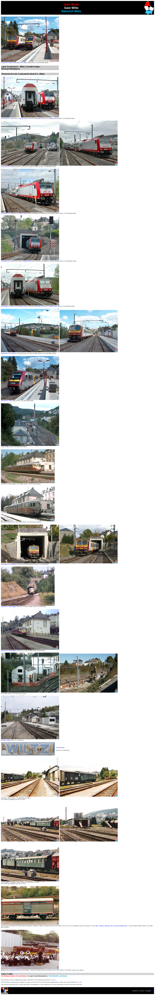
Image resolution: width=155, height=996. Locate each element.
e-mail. (54, 980)
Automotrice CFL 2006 (7, 564)
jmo (47, 564)
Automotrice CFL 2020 (7, 353)
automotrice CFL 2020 (19, 62)
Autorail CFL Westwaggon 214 (10, 650)
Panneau (58, 747)
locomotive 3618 (14, 970)
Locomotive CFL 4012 (7, 261)
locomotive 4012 (39, 118)
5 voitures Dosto (23, 118)
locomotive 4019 (39, 306)
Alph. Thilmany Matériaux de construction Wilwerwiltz (111, 926)
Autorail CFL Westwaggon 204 (10, 606)
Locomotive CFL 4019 (7, 118)
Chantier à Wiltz (6, 740)
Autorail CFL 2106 (6, 62)
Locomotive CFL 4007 (7, 306)
